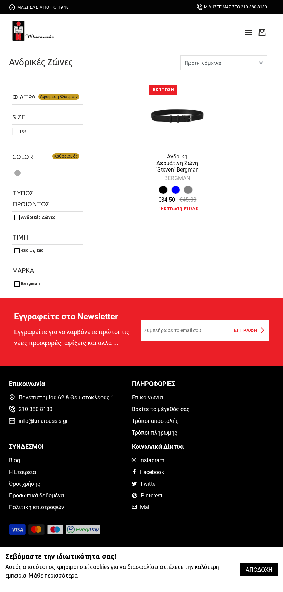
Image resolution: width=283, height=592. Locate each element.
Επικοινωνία (147, 397)
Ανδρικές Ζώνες (41, 62)
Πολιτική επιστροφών (36, 507)
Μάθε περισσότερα (53, 575)
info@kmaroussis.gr (43, 421)
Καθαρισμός (66, 156)
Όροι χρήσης (24, 484)
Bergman (30, 283)
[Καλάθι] (262, 32)
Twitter (148, 484)
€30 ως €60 (31, 250)
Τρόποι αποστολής (155, 421)
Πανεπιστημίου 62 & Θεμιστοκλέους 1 (66, 397)
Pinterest (151, 495)
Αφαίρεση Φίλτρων (59, 96)
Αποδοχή (259, 569)
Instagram (151, 460)
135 (23, 132)
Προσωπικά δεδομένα (36, 495)
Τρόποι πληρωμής (154, 432)
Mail (145, 507)
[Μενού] (248, 35)
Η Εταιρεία (22, 472)
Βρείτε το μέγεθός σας (161, 409)
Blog (14, 460)
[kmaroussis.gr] (33, 31)
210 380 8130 (35, 409)
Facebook (152, 472)
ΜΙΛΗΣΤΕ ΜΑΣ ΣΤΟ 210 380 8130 (235, 6)
